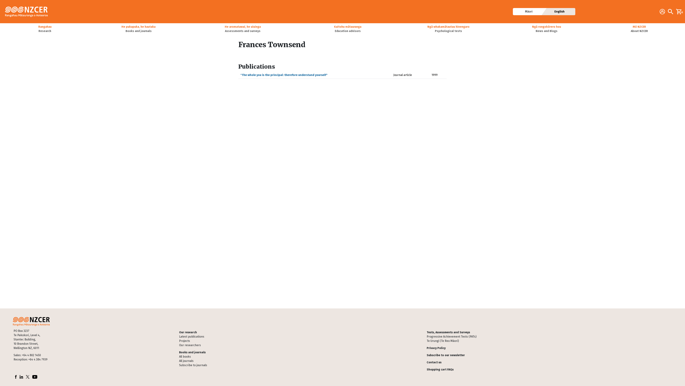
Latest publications (191, 336)
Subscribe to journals (193, 365)
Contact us (434, 362)
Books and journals (192, 352)
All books (185, 356)
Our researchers (190, 345)
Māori (528, 11)
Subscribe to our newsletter (446, 355)
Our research (188, 332)
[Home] (28, 11)
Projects (184, 341)
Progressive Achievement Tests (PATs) (451, 336)
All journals (186, 361)
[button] (44, 29)
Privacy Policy (436, 348)
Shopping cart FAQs (440, 369)
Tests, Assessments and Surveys (448, 332)
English (559, 11)
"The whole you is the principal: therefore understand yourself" (284, 75)
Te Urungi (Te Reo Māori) (443, 341)
